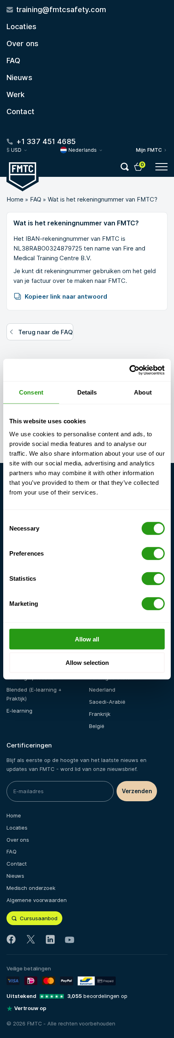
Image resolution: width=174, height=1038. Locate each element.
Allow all (87, 638)
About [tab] (143, 392)
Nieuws (19, 77)
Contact (20, 111)
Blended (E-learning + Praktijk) (34, 694)
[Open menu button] (161, 166)
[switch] (153, 553)
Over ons (22, 43)
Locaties (21, 26)
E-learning (19, 710)
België (96, 726)
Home (14, 199)
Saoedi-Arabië (107, 701)
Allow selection (87, 662)
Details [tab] (87, 392)
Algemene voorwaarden (36, 900)
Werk (15, 94)
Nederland (102, 689)
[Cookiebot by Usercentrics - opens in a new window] (129, 370)
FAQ (13, 60)
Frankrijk (99, 714)
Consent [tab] (31, 392)
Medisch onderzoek (30, 888)
